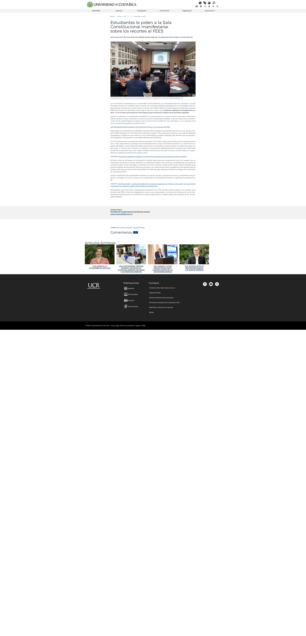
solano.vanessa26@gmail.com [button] (121, 214)
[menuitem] (197, 6)
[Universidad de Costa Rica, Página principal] (111, 5)
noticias (119, 16)
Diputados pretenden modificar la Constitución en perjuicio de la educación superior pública (152, 156)
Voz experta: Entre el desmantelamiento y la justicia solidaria (194, 268)
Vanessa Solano (116, 209)
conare (122, 227)
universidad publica (138, 227)
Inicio (113, 16)
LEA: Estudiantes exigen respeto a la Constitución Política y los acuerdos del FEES (140, 127)
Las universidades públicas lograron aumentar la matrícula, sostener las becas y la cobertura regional (131, 269)
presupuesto (128, 227)
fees (118, 227)
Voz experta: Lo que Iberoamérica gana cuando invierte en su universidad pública (163, 269)
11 (131, 16)
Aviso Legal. (115, 325)
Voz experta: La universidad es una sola (100, 267)
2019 (125, 16)
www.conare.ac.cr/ (176, 98)
